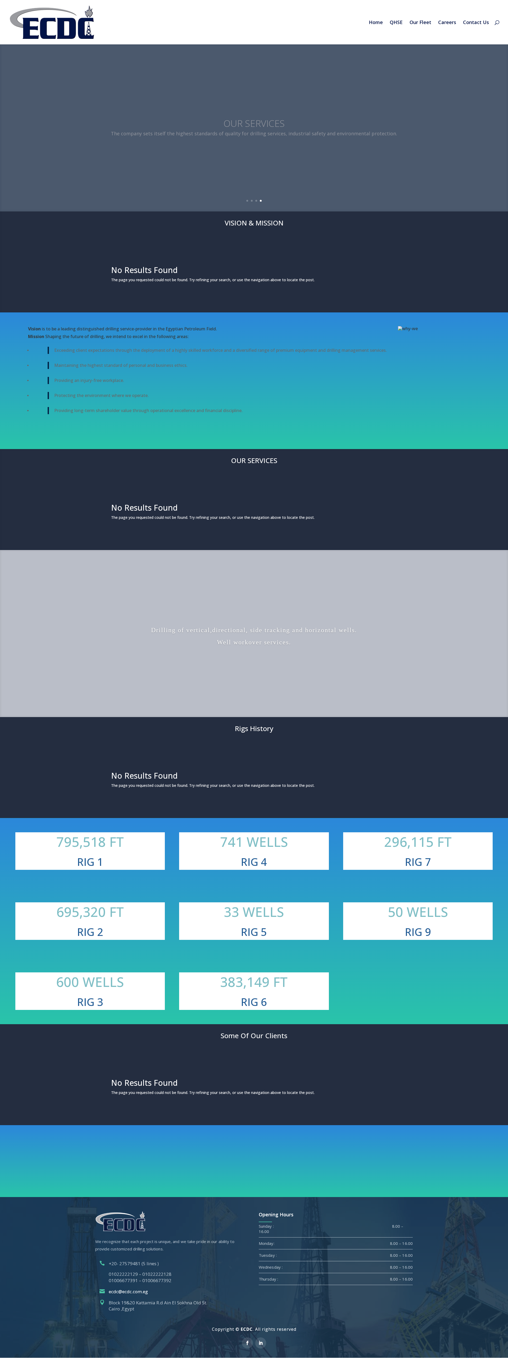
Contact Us (476, 22)
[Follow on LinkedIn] (260, 1342)
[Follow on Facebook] (247, 1342)
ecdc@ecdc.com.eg (128, 1291)
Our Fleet (420, 22)
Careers (447, 22)
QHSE (396, 22)
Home (376, 22)
